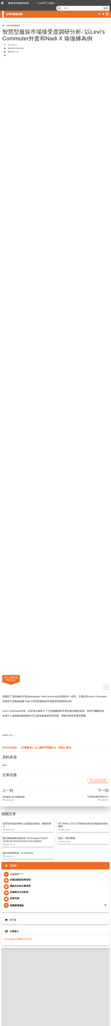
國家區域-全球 (13, 52)
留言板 (13, 920)
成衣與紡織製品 (13, 26)
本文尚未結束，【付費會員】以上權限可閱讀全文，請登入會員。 (38, 747)
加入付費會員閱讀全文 (11, 678)
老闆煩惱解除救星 (20, 3)
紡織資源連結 (17, 905)
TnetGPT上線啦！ (45, 2)
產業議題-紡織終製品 (16, 48)
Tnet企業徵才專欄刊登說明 (18, 939)
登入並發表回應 (98, 780)
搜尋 (106, 8)
